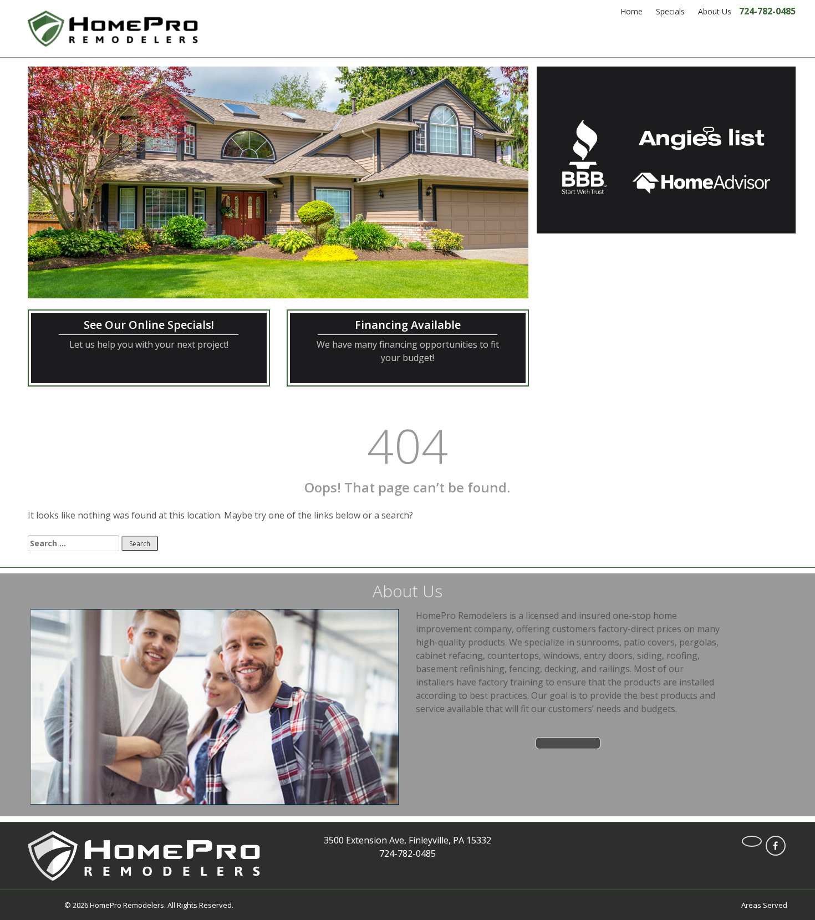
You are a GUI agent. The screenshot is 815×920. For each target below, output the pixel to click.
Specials (670, 11)
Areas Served (764, 905)
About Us (714, 11)
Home (631, 11)
